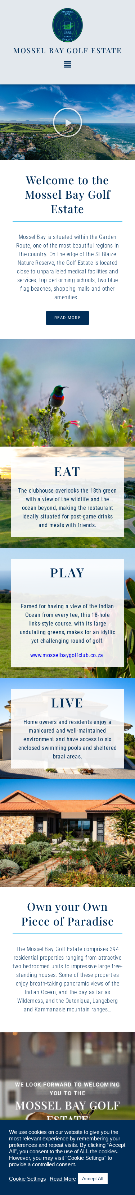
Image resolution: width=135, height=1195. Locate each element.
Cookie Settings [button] (27, 1179)
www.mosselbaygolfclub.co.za (67, 655)
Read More (63, 1179)
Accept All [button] (92, 1178)
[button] (67, 64)
